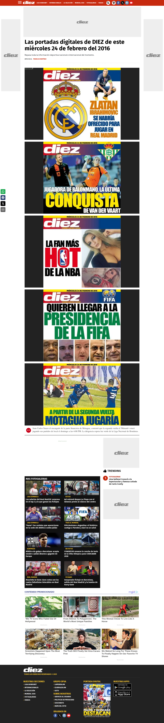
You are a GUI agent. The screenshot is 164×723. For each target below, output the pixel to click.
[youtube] (69, 715)
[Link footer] (33, 670)
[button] (3, 191)
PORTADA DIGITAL (92, 681)
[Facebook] (55, 715)
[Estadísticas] (114, 2)
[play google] (127, 687)
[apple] (127, 693)
